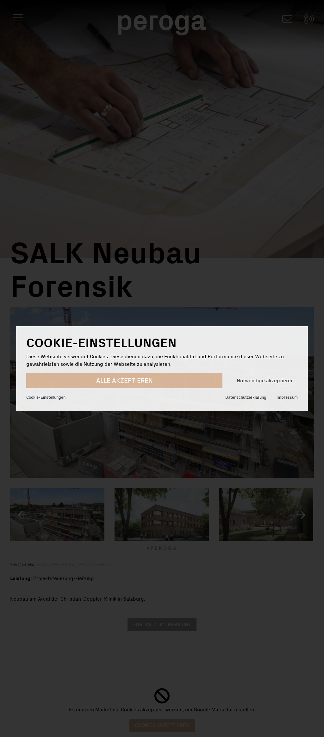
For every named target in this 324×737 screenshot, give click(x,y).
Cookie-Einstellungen (45, 397)
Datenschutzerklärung (245, 397)
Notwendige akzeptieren (265, 381)
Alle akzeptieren (124, 380)
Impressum (287, 397)
